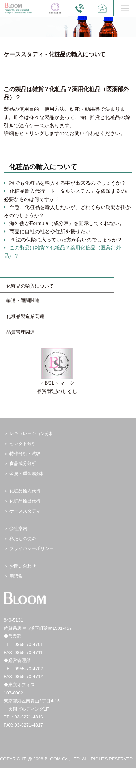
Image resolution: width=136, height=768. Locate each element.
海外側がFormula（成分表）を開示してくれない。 (66, 223)
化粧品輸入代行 (24, 490)
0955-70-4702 (29, 668)
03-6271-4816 (29, 716)
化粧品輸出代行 (24, 500)
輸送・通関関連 (23, 300)
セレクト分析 (22, 443)
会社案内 (18, 528)
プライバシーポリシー (31, 548)
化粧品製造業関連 (25, 316)
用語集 (16, 576)
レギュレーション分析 (31, 433)
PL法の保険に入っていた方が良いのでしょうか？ (65, 239)
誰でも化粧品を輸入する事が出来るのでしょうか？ (67, 183)
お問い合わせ (22, 566)
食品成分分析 (22, 463)
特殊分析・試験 (24, 453)
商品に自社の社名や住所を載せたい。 (52, 231)
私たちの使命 (22, 538)
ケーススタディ (24, 511)
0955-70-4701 (29, 644)
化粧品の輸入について (30, 286)
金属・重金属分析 (27, 473)
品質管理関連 (20, 332)
